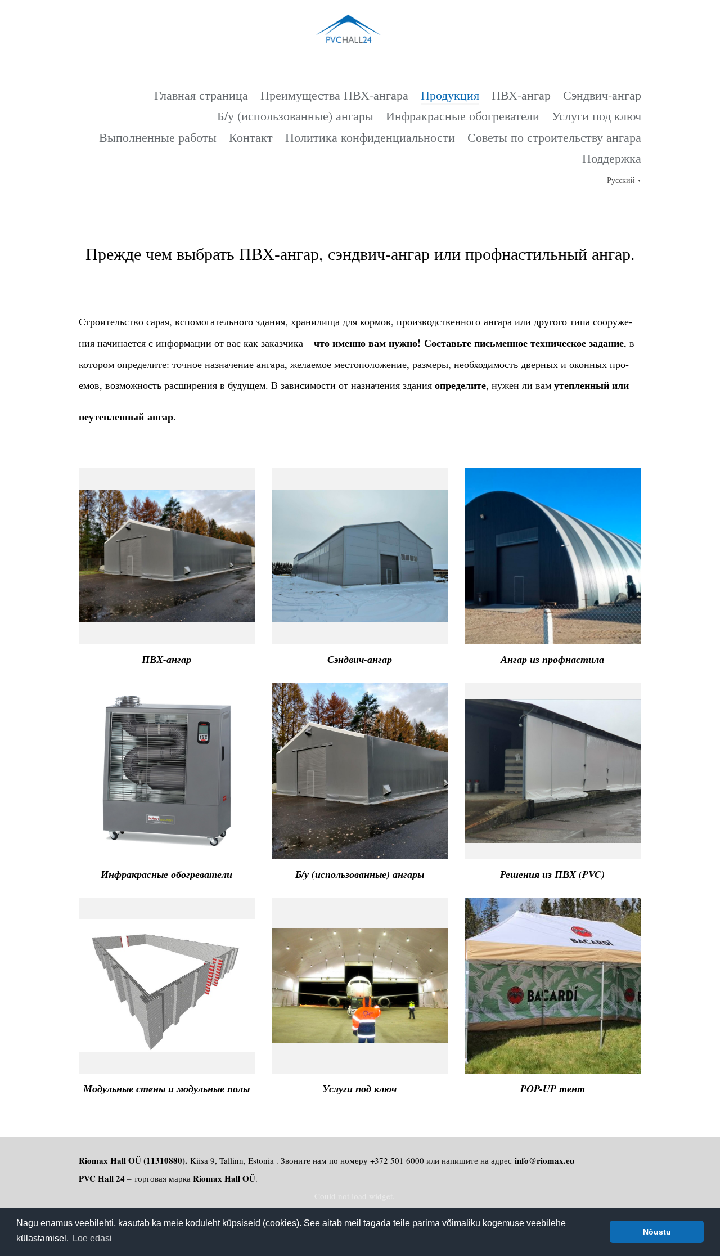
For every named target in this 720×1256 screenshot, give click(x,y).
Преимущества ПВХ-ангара (334, 95)
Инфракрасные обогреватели (462, 115)
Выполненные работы (158, 137)
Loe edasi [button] (92, 1238)
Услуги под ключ (596, 115)
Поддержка (611, 158)
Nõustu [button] (657, 1231)
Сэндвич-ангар (602, 95)
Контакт (251, 137)
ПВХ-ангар (521, 95)
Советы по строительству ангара (554, 137)
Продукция (450, 95)
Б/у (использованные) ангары (295, 115)
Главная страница (201, 95)
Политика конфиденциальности (370, 137)
